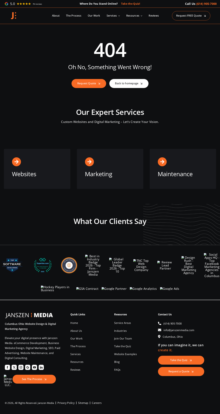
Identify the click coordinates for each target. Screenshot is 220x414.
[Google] (27, 367)
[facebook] (7, 367)
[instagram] (21, 367)
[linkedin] (41, 367)
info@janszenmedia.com (178, 330)
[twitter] (14, 367)
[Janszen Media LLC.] (14, 13)
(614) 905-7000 (206, 4)
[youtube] (34, 367)
